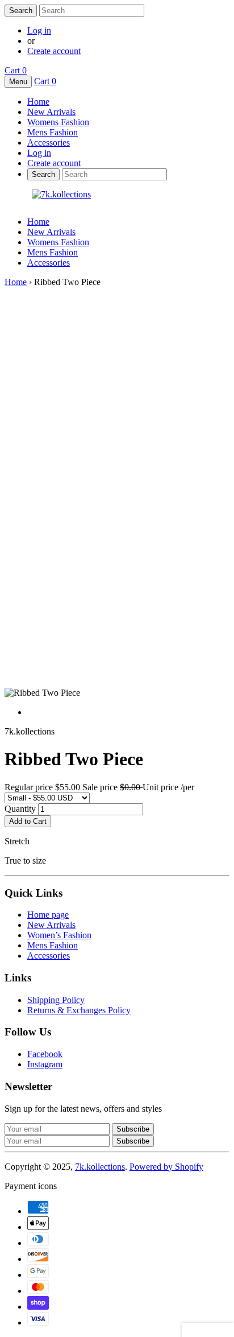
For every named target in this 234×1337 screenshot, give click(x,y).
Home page (48, 914)
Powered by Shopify (166, 1166)
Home (38, 221)
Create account (54, 51)
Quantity (20, 809)
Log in (39, 30)
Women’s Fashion (59, 935)
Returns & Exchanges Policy (79, 1010)
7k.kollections (100, 1166)
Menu (18, 81)
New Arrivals (51, 232)
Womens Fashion (58, 242)
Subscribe (132, 1141)
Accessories (48, 262)
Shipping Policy (56, 1000)
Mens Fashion (52, 252)
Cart (16, 70)
